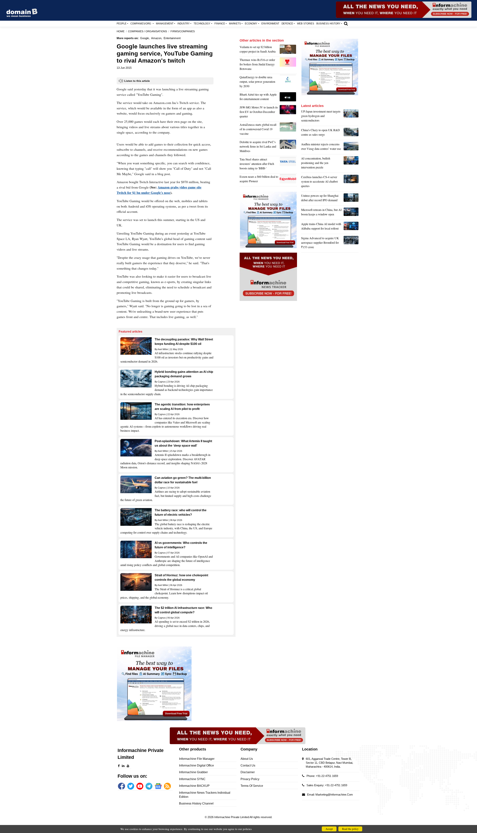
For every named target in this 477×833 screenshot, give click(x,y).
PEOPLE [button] (122, 23)
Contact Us (248, 765)
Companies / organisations (147, 31)
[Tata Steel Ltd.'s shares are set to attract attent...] (288, 164)
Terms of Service (252, 785)
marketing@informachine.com (334, 794)
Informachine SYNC (192, 779)
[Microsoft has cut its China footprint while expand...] (351, 213)
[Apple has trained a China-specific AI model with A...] (351, 227)
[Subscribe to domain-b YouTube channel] (139, 786)
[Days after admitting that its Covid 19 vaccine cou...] (288, 130)
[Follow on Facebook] (121, 786)
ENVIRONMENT (270, 23)
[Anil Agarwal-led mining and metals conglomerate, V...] (288, 50)
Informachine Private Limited (231, 817)
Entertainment (172, 38)
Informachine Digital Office (196, 765)
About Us (247, 758)
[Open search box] (345, 23)
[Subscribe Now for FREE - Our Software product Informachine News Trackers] (403, 9)
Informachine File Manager (196, 758)
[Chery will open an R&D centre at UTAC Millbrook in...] (351, 133)
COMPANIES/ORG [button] (141, 23)
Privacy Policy (250, 779)
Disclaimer (248, 772)
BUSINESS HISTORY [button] (328, 23)
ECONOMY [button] (251, 23)
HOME (120, 31)
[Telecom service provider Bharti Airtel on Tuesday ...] (288, 97)
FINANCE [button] (219, 23)
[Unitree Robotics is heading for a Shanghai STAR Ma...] (351, 198)
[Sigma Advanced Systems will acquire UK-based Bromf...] (351, 243)
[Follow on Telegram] (149, 786)
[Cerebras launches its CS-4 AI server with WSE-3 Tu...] (351, 182)
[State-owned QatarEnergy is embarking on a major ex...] (288, 82)
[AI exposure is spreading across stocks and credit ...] (351, 163)
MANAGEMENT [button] (164, 23)
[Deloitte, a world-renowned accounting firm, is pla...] (288, 147)
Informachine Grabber (193, 772)
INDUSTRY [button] (183, 23)
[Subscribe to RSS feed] (167, 786)
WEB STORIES (305, 23)
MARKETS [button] (235, 23)
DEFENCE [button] (287, 23)
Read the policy (350, 829)
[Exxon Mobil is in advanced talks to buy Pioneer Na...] (288, 179)
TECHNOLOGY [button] (202, 23)
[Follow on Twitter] (130, 786)
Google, (145, 38)
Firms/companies (182, 31)
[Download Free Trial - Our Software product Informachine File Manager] (176, 684)
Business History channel (196, 803)
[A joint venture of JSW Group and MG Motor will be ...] (288, 112)
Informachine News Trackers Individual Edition (204, 794)
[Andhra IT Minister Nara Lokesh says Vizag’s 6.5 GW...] (351, 147)
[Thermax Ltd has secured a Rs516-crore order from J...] (288, 65)
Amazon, (156, 38)
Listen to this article (137, 80)
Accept (329, 829)
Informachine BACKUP (194, 785)
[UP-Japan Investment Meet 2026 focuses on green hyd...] (351, 116)
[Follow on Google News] (158, 786)
